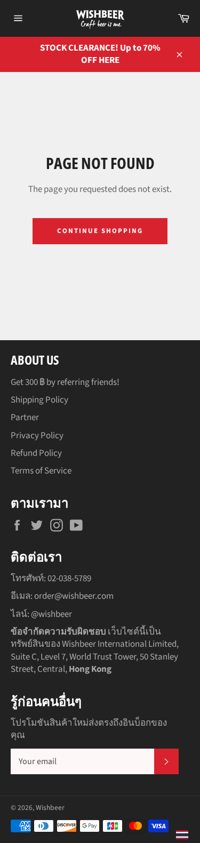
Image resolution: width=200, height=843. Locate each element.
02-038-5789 (69, 578)
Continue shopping (99, 231)
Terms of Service (41, 470)
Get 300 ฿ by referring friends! (65, 382)
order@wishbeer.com (74, 596)
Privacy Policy (37, 435)
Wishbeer (50, 807)
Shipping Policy (39, 400)
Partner (25, 417)
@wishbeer (51, 614)
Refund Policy (36, 453)
